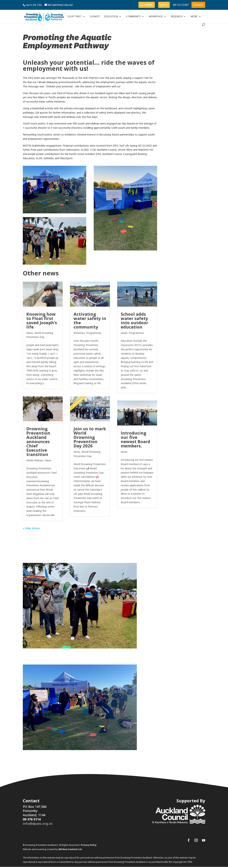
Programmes (94, 333)
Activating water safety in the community (90, 320)
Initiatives (79, 333)
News (29, 333)
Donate (95, 16)
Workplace (156, 16)
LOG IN (164, 4)
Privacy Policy (89, 845)
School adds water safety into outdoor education (134, 320)
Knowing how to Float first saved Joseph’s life (41, 320)
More (194, 16)
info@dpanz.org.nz (38, 823)
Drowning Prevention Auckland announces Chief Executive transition (38, 441)
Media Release (34, 460)
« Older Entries (31, 528)
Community (133, 16)
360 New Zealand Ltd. (70, 849)
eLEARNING (146, 4)
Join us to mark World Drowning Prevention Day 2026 (90, 437)
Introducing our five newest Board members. (135, 439)
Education (111, 16)
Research (177, 16)
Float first (75, 16)
